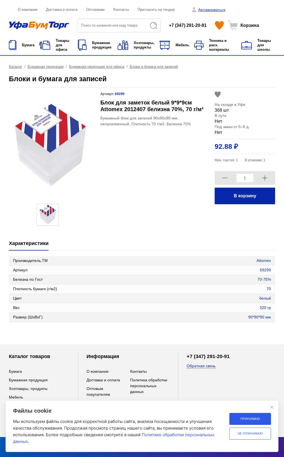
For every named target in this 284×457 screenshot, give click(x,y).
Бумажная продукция (46, 67)
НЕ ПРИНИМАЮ (250, 433)
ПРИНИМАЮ (250, 418)
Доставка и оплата (61, 9)
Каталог (15, 67)
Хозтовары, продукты (28, 388)
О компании (27, 9)
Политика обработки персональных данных (148, 386)
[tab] (29, 244)
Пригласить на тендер (156, 9)
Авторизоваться (211, 10)
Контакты (121, 9)
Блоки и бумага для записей (154, 67)
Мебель (16, 397)
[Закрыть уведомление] (272, 407)
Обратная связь (201, 366)
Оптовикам (95, 9)
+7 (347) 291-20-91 (188, 25)
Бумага (15, 371)
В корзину (245, 195)
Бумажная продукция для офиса (96, 67)
